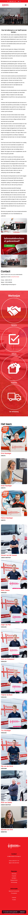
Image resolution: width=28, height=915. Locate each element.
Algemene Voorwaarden (14, 891)
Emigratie (14, 875)
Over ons (9, 9)
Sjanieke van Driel (7, 829)
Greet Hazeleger (6, 485)
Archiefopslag (14, 882)
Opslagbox (14, 878)
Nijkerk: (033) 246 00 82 (14, 862)
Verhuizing (14, 873)
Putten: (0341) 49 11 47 (14, 860)
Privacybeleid (14, 893)
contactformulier (15, 276)
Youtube (14, 899)
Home (5, 9)
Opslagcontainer (14, 880)
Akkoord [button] (22, 911)
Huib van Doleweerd (7, 659)
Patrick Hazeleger (7, 518)
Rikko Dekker (5, 590)
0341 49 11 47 (12, 1)
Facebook (14, 897)
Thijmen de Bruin (7, 695)
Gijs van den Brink (7, 766)
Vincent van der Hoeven (9, 555)
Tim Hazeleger (6, 730)
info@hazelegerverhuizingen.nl (14, 856)
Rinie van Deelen (6, 802)
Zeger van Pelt (6, 625)
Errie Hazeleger (6, 453)
